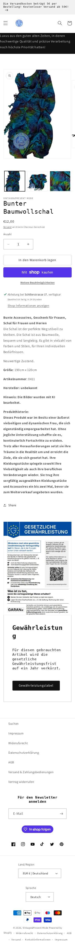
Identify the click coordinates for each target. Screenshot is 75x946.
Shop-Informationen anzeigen (28, 305)
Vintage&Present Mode (36, 927)
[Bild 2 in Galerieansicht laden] (37, 181)
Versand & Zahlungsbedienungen (31, 772)
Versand (7, 226)
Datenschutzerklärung (23, 752)
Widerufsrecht (18, 743)
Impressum (16, 733)
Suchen (13, 723)
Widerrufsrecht (24, 933)
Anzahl (7, 234)
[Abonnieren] (61, 813)
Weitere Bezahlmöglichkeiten (37, 282)
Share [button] (12, 505)
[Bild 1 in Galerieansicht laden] (14, 181)
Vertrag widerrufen (21, 782)
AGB (11, 762)
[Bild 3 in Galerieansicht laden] (60, 181)
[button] (5, 23)
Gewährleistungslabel (36, 685)
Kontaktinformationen (38, 939)
